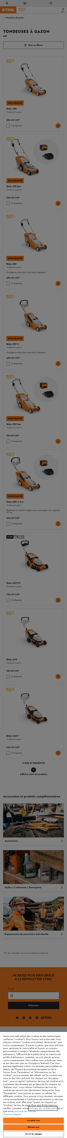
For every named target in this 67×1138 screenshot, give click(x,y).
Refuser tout (33, 1127)
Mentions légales (12, 1114)
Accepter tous (33, 1120)
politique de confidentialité (43, 1108)
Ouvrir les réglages (33, 1134)
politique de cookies (25, 1111)
